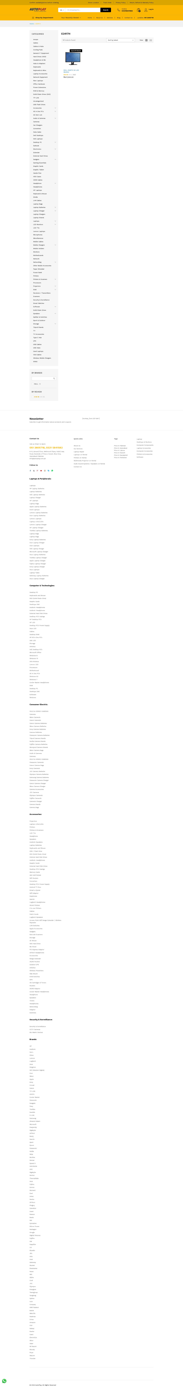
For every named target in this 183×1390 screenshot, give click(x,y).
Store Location (93, 2)
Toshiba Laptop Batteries (39, 530)
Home (90, 18)
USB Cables (37, 344)
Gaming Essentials (39, 163)
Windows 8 (33, 655)
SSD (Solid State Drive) (38, 598)
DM (31, 1241)
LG (31, 1247)
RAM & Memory (38, 91)
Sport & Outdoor (39, 320)
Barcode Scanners (36, 934)
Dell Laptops (38, 139)
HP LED (32, 622)
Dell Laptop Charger (37, 549)
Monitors (36, 252)
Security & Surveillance (41, 300)
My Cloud (33, 946)
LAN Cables (37, 200)
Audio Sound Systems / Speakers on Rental (89, 464)
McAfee (32, 1157)
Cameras (36, 121)
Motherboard (34, 670)
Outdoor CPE (34, 964)
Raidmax (33, 1316)
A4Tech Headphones (37, 952)
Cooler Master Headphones (39, 682)
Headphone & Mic (39, 60)
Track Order (107, 2)
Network (36, 259)
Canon (32, 1088)
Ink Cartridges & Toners (38, 983)
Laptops (36, 221)
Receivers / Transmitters (42, 293)
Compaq (33, 1304)
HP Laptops (37, 190)
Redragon (33, 1229)
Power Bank (37, 272)
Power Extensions (39, 87)
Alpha (32, 1277)
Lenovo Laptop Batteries (39, 512)
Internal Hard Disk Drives (38, 857)
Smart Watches (38, 303)
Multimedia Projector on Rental (85, 460)
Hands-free (37, 173)
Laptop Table (34, 573)
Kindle (35, 197)
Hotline (124, 9)
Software (36, 306)
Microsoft (33, 1124)
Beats (32, 1217)
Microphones (37, 235)
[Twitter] (34, 471)
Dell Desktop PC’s (36, 649)
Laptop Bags (38, 204)
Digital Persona (35, 1235)
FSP (31, 1325)
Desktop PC (37, 142)
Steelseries (33, 1268)
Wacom (32, 1355)
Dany (31, 1106)
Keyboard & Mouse (40, 194)
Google (32, 1232)
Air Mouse (33, 940)
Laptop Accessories (40, 74)
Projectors (37, 286)
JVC (31, 1283)
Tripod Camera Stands (38, 738)
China (31, 1055)
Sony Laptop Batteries (38, 539)
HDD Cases (37, 176)
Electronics (37, 149)
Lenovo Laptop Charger (38, 524)
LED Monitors (38, 224)
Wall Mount (34, 974)
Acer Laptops (34, 545)
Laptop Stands (38, 217)
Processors (37, 283)
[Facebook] (30, 471)
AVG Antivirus (34, 661)
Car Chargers (37, 125)
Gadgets (36, 159)
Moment (32, 1190)
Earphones (33, 896)
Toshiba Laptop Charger (38, 557)
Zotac (32, 1319)
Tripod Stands (38, 327)
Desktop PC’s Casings (37, 616)
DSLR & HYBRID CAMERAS (39, 711)
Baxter (32, 1331)
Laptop (139, 439)
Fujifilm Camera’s (36, 798)
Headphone (37, 183)
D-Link (32, 1115)
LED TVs (36, 228)
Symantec (33, 1223)
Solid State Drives (39, 310)
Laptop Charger (38, 211)
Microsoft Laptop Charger (39, 551)
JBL (31, 1253)
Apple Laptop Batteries (38, 506)
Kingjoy (32, 1205)
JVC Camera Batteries (37, 771)
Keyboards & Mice (39, 70)
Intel (31, 1259)
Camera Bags (34, 807)
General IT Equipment (41, 53)
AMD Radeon (34, 1307)
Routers (32, 985)
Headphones (37, 187)
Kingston (33, 1067)
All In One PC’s (35, 673)
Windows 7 (33, 679)
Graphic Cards (38, 166)
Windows (33, 697)
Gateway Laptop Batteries (39, 575)
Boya (31, 1352)
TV (34, 331)
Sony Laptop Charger (37, 566)
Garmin (32, 899)
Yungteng (33, 1295)
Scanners (36, 296)
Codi (31, 1280)
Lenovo (32, 1058)
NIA (31, 1220)
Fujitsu (32, 1184)
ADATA (32, 1094)
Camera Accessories (37, 789)
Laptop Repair (79, 452)
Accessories (37, 108)
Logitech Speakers (36, 917)
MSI (31, 1274)
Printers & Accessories (144, 454)
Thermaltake (34, 1178)
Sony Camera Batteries (38, 729)
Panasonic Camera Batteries (40, 735)
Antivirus (32, 646)
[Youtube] (41, 471)
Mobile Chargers (39, 245)
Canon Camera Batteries (38, 723)
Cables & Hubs (38, 46)
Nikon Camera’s (35, 717)
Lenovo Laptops (39, 231)
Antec (32, 1196)
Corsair (32, 1085)
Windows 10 (34, 658)
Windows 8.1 (34, 676)
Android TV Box (35, 887)
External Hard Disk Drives (38, 613)
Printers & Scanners (40, 279)
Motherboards (38, 255)
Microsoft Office (35, 652)
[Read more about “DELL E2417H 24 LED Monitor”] (70, 66)
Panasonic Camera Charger (39, 780)
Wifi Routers (34, 878)
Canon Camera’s (35, 720)
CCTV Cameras (35, 1029)
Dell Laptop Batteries (37, 494)
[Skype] (48, 471)
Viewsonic (33, 1100)
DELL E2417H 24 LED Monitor (71, 71)
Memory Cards (35, 872)
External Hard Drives (40, 156)
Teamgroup (34, 1292)
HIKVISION (33, 1166)
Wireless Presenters (36, 970)
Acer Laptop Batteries (37, 515)
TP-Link (36, 98)
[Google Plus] (37, 471)
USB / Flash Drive (36, 851)
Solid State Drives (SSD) (42, 94)
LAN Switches (35, 925)
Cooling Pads (38, 50)
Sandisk (32, 1112)
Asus (31, 1064)
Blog (118, 18)
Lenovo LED (34, 664)
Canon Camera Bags (37, 765)
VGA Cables (37, 355)
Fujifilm (32, 1238)
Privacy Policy (120, 2)
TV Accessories (38, 334)
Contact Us (128, 18)
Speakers (36, 313)
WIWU (35, 361)
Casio (31, 1334)
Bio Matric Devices (36, 1032)
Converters (37, 128)
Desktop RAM (34, 634)
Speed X (32, 1163)
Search (105, 10)
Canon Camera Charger (38, 783)
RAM (34, 289)
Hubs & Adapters (39, 63)
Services (110, 18)
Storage (36, 324)
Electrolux (33, 1337)
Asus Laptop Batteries (38, 554)
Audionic (33, 1049)
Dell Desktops (38, 135)
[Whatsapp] (52, 470)
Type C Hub (37, 337)
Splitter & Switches (40, 317)
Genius (32, 1199)
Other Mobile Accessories (42, 265)
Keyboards (37, 67)
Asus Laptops (34, 569)
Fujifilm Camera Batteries (38, 744)
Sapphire (33, 1244)
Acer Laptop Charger (37, 542)
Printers (36, 276)
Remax (32, 1160)
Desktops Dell (35, 604)
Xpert (31, 1142)
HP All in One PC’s (36, 637)
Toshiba (32, 1109)
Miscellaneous (38, 238)
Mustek (32, 1265)
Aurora (32, 1187)
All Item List (37, 115)
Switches (33, 1013)
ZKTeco (32, 1202)
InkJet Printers (35, 905)
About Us (99, 18)
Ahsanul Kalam (35, 1121)
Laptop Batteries (39, 207)
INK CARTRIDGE (35, 875)
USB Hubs (36, 348)
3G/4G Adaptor (35, 988)
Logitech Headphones (37, 902)
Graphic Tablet (38, 170)
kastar (32, 1310)
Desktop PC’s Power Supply (39, 625)
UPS (34, 341)
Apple (32, 1079)
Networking (37, 262)
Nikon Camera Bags (36, 750)
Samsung (33, 1118)
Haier (31, 1343)
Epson (32, 1145)
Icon (31, 1301)
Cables (35, 43)
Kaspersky (33, 1127)
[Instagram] (45, 470)
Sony (31, 1082)
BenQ (31, 1136)
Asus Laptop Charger (37, 578)
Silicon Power (34, 1226)
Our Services (78, 449)
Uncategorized (38, 101)
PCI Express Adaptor (37, 949)
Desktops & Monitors (144, 442)
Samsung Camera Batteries (39, 777)
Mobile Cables (38, 241)
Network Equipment (40, 77)
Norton (32, 1175)
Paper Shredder (38, 269)
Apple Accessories (36, 928)
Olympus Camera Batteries (39, 774)
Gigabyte (33, 1130)
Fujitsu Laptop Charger (38, 564)
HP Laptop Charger (36, 527)
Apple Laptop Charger (37, 560)
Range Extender (35, 958)
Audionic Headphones (37, 607)
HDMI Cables (37, 180)
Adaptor (32, 1009)
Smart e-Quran (35, 890)
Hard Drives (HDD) (39, 56)
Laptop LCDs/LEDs (36, 521)
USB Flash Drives (39, 104)
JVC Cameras (34, 792)
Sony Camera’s (35, 768)
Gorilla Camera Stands (38, 741)
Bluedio (32, 1250)
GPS (31, 979)
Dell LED (33, 640)
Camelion (33, 1208)
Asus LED (33, 628)
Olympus (33, 1286)
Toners (32, 1000)
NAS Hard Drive (35, 943)
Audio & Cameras (39, 118)
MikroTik (32, 1313)
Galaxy (32, 1328)
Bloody (32, 1349)
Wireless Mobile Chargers (42, 358)
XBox (31, 1340)
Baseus (32, 1214)
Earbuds (36, 145)
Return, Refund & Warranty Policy (141, 2)
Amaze (35, 39)
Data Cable (37, 132)
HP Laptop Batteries (37, 488)
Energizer (33, 1289)
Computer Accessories (145, 451)
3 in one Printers (35, 908)
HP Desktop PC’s (36, 619)
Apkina (32, 1298)
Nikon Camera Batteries (38, 726)
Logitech (33, 1061)
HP (31, 1046)
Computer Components (145, 445)
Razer (32, 1271)
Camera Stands (35, 804)
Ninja (31, 1154)
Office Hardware (39, 84)
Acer (31, 1073)
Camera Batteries (36, 732)
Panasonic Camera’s (37, 762)
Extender (36, 152)
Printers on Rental (80, 458)
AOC (31, 1169)
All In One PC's (38, 111)
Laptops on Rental (80, 454)
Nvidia (32, 1151)
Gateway (33, 1262)
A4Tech (32, 1133)
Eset (31, 1193)
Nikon (31, 1076)
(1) (39, 397)
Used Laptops (38, 351)
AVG (31, 1256)
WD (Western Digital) (37, 1070)
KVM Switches (35, 976)
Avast (31, 1211)
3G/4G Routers (35, 961)
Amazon (32, 1322)
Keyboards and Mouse (37, 595)
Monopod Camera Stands (39, 747)
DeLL (36, 384)
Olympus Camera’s (36, 795)
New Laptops (38, 80)
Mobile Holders (38, 248)
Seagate (32, 1103)
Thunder (32, 1358)
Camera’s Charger (36, 801)
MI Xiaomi (33, 1346)
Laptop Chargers (39, 214)
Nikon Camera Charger (37, 786)
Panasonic (33, 1148)
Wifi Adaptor (34, 893)
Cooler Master (35, 1097)
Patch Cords (34, 914)
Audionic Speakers (36, 842)
